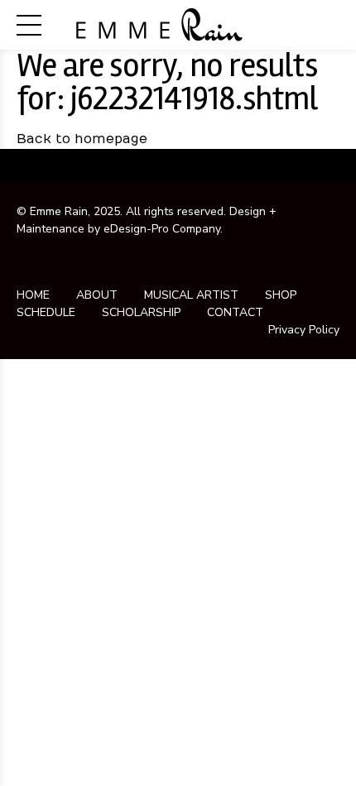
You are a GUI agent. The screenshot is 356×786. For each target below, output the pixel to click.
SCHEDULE (46, 312)
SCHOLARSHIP (141, 312)
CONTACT (235, 312)
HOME (33, 295)
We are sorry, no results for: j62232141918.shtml (167, 82)
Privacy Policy (303, 330)
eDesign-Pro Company (161, 229)
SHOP (280, 295)
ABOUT (97, 295)
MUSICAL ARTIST (191, 295)
